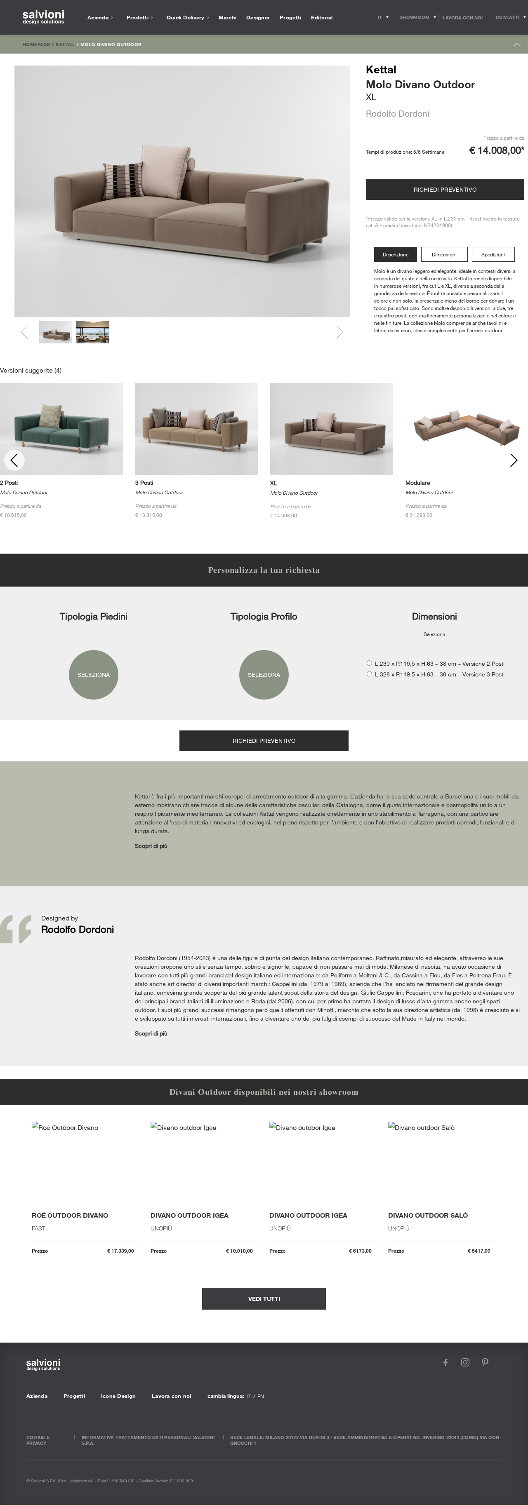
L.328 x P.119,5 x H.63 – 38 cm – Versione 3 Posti (439, 674)
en (260, 1396)
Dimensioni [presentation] (444, 254)
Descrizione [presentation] (395, 254)
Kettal (65, 44)
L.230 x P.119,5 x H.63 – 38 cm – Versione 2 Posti (439, 663)
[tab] (397, 254)
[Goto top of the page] (517, 46)
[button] (55, 332)
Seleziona (94, 674)
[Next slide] (336, 332)
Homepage (36, 44)
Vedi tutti (264, 1298)
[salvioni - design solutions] (43, 17)
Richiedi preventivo (445, 189)
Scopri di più (151, 845)
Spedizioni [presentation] (493, 254)
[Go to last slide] (27, 332)
